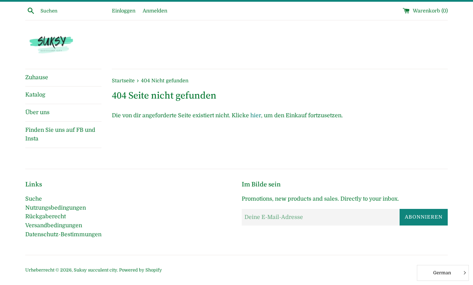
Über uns (37, 112)
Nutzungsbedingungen (55, 208)
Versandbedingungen (53, 225)
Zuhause (36, 77)
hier (255, 115)
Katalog (35, 95)
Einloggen (123, 10)
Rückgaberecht (45, 216)
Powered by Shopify (140, 270)
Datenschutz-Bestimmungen (63, 234)
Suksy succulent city (95, 270)
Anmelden (155, 10)
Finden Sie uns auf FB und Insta (60, 134)
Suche (33, 199)
